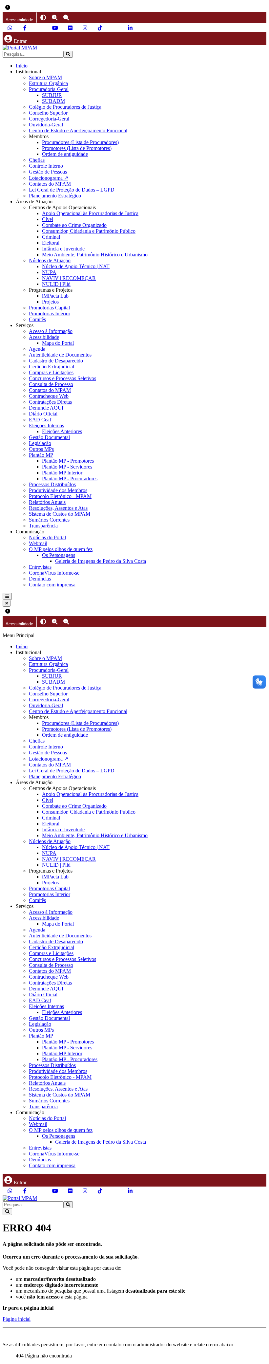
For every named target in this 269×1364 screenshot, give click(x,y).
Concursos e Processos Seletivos (62, 378)
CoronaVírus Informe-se (54, 573)
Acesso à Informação (50, 331)
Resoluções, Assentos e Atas (58, 508)
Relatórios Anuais (47, 502)
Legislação (40, 443)
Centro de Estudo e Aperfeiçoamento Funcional (78, 130)
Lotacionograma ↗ (48, 178)
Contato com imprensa (52, 584)
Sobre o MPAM (45, 77)
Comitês (37, 319)
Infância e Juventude (63, 248)
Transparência (43, 525)
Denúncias (40, 578)
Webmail (38, 543)
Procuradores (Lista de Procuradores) (80, 142)
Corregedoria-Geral (49, 118)
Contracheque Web (49, 396)
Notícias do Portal (47, 537)
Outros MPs (41, 449)
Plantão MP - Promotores (68, 461)
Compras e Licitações (51, 372)
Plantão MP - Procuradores (69, 478)
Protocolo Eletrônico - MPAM (60, 496)
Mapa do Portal (58, 343)
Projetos (50, 301)
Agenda (37, 349)
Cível (47, 219)
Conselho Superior (48, 113)
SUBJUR (52, 95)
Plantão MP (41, 455)
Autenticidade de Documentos (60, 355)
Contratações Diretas (50, 402)
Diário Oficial (43, 413)
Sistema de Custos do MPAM (59, 514)
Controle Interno (46, 166)
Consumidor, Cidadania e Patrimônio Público (88, 231)
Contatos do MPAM (50, 184)
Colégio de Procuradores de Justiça (65, 107)
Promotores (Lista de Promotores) (77, 148)
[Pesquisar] (68, 54)
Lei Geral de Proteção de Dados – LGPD (71, 190)
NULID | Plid (56, 284)
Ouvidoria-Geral (46, 124)
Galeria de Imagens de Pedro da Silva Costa (100, 561)
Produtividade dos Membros (58, 490)
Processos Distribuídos (52, 484)
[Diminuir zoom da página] (66, 17)
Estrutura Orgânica (48, 83)
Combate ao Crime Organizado (74, 225)
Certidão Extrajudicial (51, 366)
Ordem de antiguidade (65, 154)
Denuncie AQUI (46, 408)
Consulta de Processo (51, 384)
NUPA (49, 272)
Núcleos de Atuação (50, 260)
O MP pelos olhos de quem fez (61, 549)
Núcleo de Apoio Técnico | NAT (76, 266)
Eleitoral (50, 243)
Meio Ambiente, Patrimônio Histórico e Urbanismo (95, 254)
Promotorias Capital (49, 307)
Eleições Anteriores (62, 431)
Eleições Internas (46, 425)
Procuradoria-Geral (49, 89)
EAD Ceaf (40, 419)
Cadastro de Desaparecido (56, 360)
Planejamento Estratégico (55, 195)
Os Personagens (58, 555)
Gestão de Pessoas (48, 172)
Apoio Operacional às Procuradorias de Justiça (90, 213)
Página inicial (17, 1319)
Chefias (37, 160)
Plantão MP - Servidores (67, 467)
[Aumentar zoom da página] (55, 17)
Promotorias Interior (49, 313)
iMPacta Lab (55, 296)
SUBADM (53, 101)
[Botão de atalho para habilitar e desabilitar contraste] (43, 17)
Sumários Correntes (49, 520)
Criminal (51, 237)
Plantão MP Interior (62, 472)
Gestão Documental (49, 437)
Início (22, 65)
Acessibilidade (44, 337)
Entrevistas (40, 567)
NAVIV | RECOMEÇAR (69, 278)
